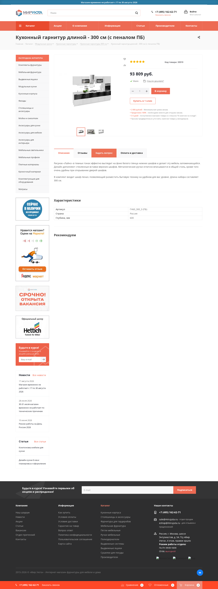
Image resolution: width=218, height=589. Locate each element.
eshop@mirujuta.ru (169, 523)
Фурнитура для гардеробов (116, 521)
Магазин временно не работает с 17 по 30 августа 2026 (32, 388)
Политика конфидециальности (75, 534)
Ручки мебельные (110, 534)
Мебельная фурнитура (113, 525)
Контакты (21, 539)
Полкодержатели (110, 539)
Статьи (19, 525)
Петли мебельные (110, 530)
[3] (137, 61)
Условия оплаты (67, 516)
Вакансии (21, 530)
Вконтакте (200, 572)
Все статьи (40, 441)
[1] (131, 61)
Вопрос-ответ (65, 530)
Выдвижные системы (112, 543)
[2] (134, 61)
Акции (19, 521)
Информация (66, 505)
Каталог (105, 505)
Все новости (39, 375)
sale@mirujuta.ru (168, 519)
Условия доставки (68, 521)
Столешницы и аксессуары (115, 516)
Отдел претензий (25, 534)
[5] (143, 61)
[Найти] (136, 13)
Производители (109, 557)
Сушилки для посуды (112, 552)
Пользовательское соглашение (75, 539)
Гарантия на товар (68, 525)
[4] (140, 61)
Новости (20, 516)
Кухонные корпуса (111, 512)
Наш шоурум (23, 512)
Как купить (64, 512)
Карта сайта (65, 543)
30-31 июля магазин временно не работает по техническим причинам (31, 408)
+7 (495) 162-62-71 (166, 11)
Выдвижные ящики (111, 548)
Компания (21, 505)
